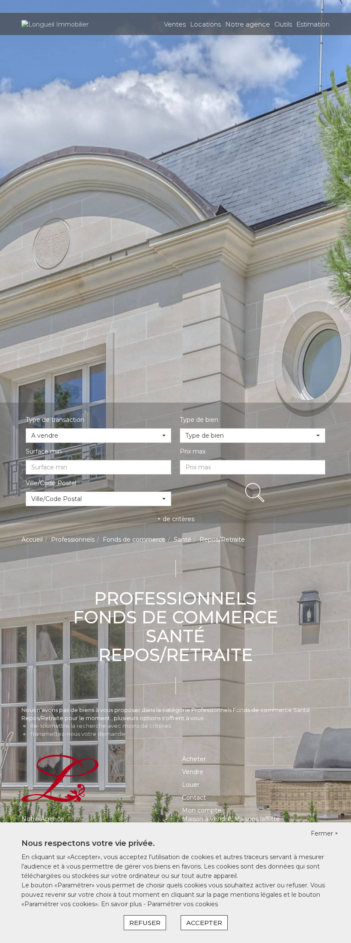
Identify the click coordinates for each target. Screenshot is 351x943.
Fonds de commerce (134, 539)
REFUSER (145, 923)
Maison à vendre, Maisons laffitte (231, 819)
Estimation (313, 24)
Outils (283, 24)
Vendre (192, 772)
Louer (190, 785)
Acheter (194, 759)
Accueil (32, 539)
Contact (194, 797)
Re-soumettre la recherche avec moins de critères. (101, 725)
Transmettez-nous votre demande (77, 733)
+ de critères (175, 519)
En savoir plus (122, 904)
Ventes (175, 24)
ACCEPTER (204, 923)
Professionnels (73, 539)
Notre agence (247, 24)
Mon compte (201, 810)
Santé (182, 539)
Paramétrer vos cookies (182, 904)
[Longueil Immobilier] (55, 23)
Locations (205, 24)
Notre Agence (42, 819)
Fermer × (324, 833)
